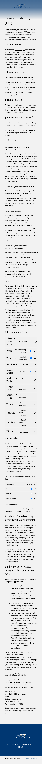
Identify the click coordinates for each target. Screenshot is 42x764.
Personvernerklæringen (31, 758)
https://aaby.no (20, 49)
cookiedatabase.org (14, 710)
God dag (24, 760)
